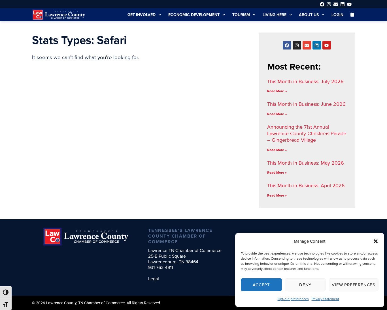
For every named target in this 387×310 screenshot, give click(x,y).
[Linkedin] (342, 4)
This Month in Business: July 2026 (305, 81)
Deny (305, 285)
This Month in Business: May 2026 (305, 162)
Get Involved (141, 15)
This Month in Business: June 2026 (306, 103)
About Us (309, 15)
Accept (261, 285)
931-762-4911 (160, 267)
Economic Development (194, 15)
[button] (376, 241)
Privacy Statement (325, 298)
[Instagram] (328, 4)
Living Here (274, 15)
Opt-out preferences (293, 298)
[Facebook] (322, 4)
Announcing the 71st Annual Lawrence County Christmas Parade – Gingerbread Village (306, 133)
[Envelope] (335, 4)
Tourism (241, 15)
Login (337, 15)
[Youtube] (349, 4)
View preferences (353, 285)
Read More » (277, 91)
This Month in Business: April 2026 (306, 185)
